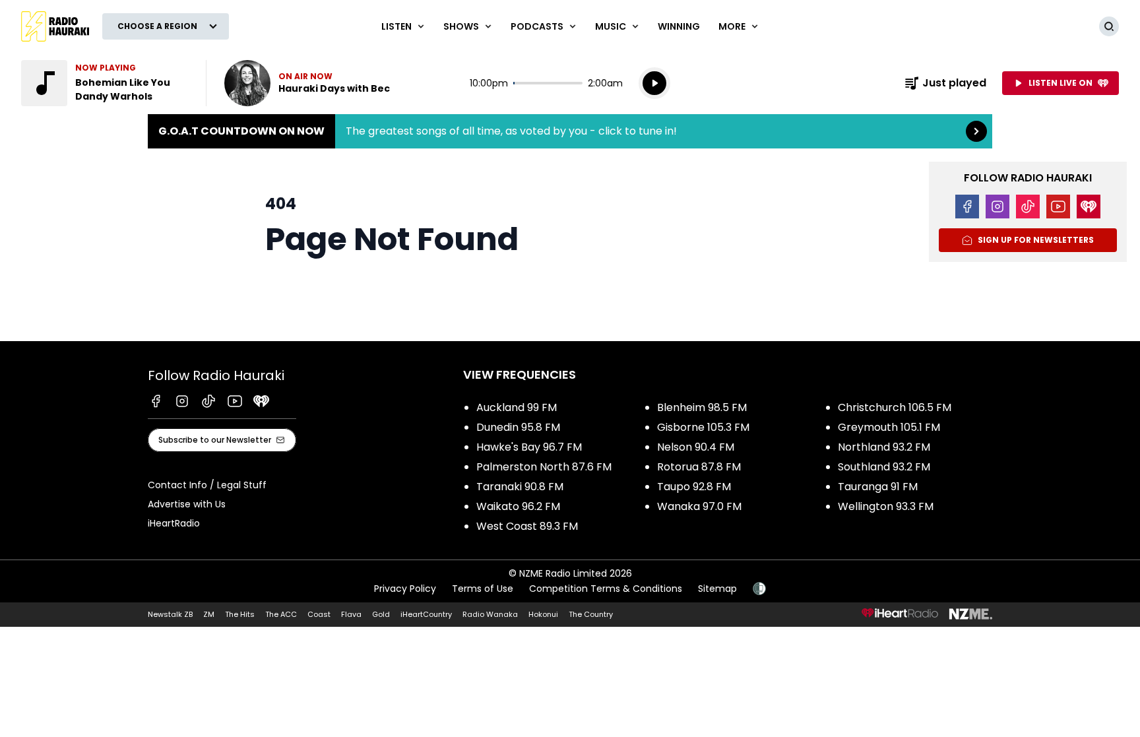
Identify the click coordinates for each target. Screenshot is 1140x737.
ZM (208, 614)
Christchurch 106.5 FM (894, 407)
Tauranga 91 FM (878, 486)
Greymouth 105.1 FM (889, 427)
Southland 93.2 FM (884, 466)
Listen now (307, 83)
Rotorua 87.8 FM (699, 466)
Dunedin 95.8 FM (518, 427)
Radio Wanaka (490, 614)
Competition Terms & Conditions (605, 588)
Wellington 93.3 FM (886, 506)
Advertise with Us (187, 504)
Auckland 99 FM (516, 407)
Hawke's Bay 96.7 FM (529, 447)
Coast (319, 614)
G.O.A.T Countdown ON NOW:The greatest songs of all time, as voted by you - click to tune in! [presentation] (570, 131)
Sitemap (717, 588)
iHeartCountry (426, 614)
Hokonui (543, 614)
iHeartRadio (174, 523)
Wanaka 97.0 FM (699, 506)
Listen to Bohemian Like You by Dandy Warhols (105, 83)
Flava (351, 614)
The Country (591, 614)
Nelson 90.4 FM (695, 447)
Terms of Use (482, 588)
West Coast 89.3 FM (527, 526)
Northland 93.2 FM (884, 447)
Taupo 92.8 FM (694, 486)
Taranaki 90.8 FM (519, 486)
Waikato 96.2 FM (518, 506)
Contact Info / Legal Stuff (207, 485)
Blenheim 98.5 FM (702, 407)
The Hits (240, 614)
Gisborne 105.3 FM (703, 427)
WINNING (679, 26)
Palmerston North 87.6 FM (544, 466)
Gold (381, 614)
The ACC (281, 614)
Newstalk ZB (170, 614)
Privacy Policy (405, 588)
